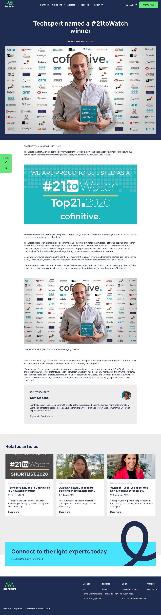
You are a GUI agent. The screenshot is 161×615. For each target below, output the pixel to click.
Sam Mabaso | (42, 146)
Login (131, 5)
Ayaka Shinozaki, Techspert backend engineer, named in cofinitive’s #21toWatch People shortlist (78, 492)
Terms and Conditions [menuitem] (92, 593)
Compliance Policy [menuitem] (130, 589)
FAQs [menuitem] (85, 589)
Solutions (57, 4)
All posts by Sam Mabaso (41, 416)
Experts (71, 4)
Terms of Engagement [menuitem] (92, 598)
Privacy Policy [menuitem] (128, 593)
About (97, 4)
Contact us (148, 4)
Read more (13, 512)
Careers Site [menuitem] (152, 589)
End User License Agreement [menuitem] (134, 598)
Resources (83, 4)
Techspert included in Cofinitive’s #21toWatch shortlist (29, 489)
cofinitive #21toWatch (87, 154)
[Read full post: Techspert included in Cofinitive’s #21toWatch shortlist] (29, 466)
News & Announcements (80, 41)
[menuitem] (92, 584)
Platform (44, 4)
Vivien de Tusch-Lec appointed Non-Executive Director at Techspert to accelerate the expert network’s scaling (129, 492)
